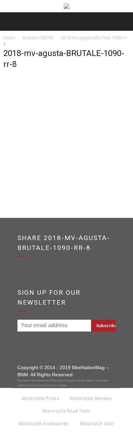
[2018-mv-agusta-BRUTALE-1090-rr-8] (66, 158)
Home (9, 38)
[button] (123, 21)
